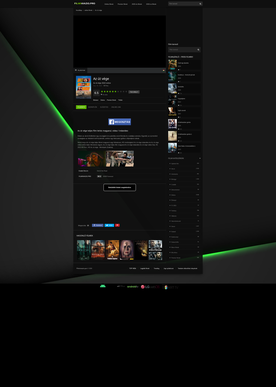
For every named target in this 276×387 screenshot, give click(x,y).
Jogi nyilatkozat (168, 268)
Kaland (173, 231)
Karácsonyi (174, 237)
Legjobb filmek (144, 268)
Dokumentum (175, 190)
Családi (173, 184)
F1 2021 (173, 205)
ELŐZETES (104, 107)
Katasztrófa (175, 242)
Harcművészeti (176, 221)
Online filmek (109, 4)
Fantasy (173, 211)
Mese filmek (175, 247)
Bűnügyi (95, 100)
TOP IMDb (132, 268)
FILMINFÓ (81, 107)
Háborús (173, 216)
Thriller (120, 100)
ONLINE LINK (116, 107)
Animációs (174, 174)
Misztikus (174, 252)
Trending (156, 268)
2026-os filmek (151, 4)
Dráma (103, 100)
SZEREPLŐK (92, 107)
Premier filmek (123, 4)
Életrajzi (173, 200)
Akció (173, 169)
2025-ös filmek (137, 4)
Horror (173, 226)
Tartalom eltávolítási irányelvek (187, 268)
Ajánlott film (175, 163)
